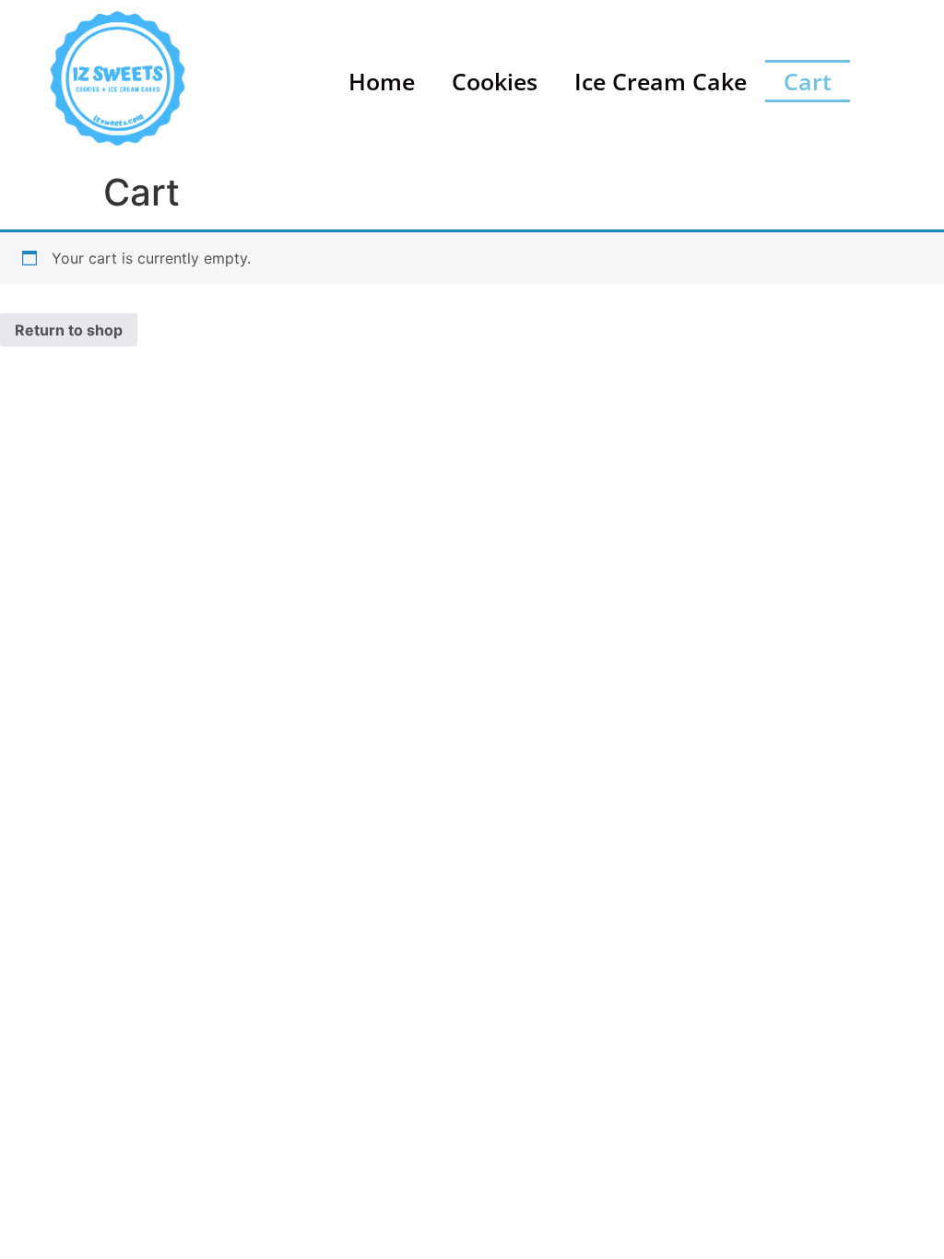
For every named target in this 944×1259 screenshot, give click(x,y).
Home (381, 81)
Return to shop (69, 330)
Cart (808, 81)
